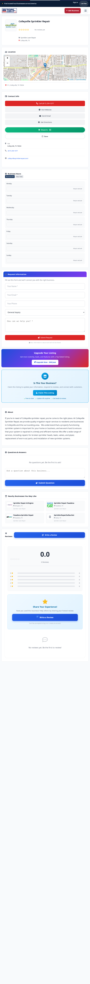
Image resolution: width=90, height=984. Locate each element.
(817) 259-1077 (13, 151)
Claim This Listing (46, 393)
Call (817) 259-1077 (46, 103)
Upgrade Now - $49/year (46, 362)
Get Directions (46, 122)
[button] (45, 65)
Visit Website (46, 110)
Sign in (75, 2)
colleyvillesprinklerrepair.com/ (18, 158)
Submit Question (46, 483)
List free (84, 4)
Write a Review (51, 535)
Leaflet (71, 79)
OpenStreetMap (81, 79)
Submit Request (46, 338)
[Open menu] (85, 10)
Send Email (46, 116)
